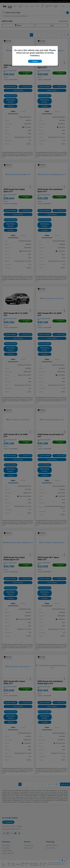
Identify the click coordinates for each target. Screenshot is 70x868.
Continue (35, 61)
